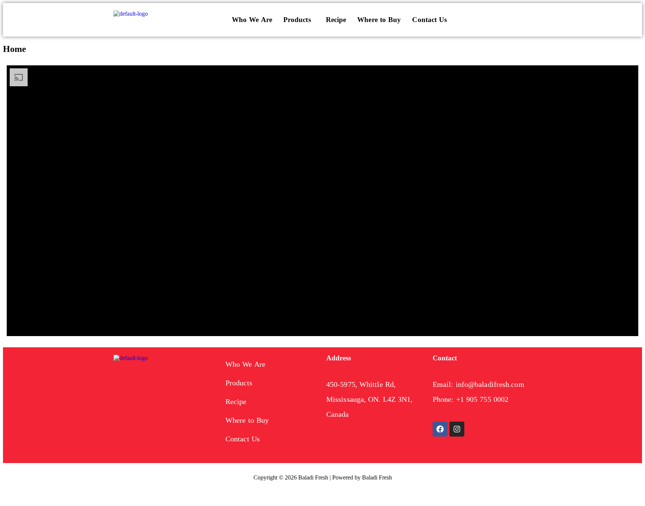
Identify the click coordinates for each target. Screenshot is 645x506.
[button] (299, 19)
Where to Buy (379, 20)
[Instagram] (456, 429)
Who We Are (252, 20)
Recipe (336, 20)
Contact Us (429, 20)
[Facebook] (440, 429)
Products (297, 20)
